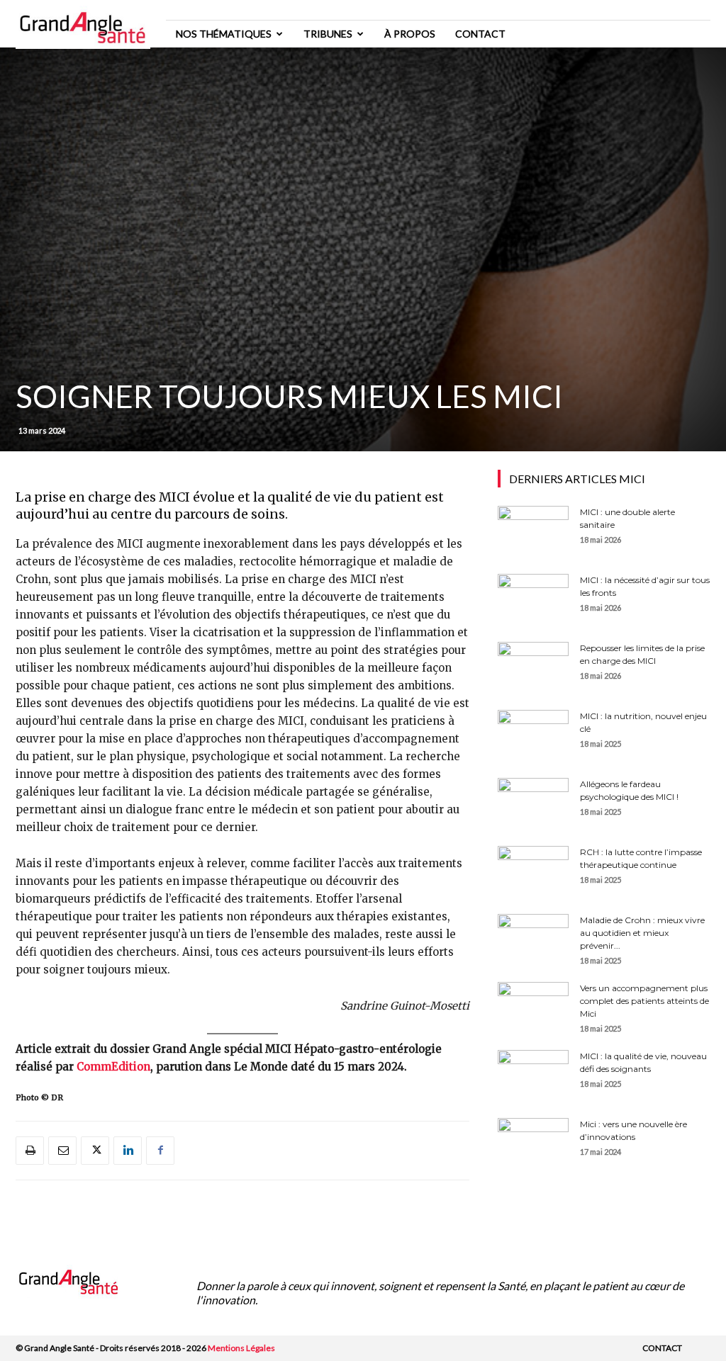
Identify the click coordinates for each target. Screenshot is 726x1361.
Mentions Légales (241, 1348)
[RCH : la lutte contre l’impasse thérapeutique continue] (533, 871)
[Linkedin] (127, 1150)
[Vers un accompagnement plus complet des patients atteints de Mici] (533, 1007)
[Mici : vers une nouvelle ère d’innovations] (533, 1143)
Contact (480, 34)
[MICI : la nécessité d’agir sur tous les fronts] (533, 598)
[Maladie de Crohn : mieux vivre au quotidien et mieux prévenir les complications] (533, 939)
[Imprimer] (30, 1150)
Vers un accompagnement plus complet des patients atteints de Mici (644, 1001)
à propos (409, 34)
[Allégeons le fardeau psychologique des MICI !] (533, 803)
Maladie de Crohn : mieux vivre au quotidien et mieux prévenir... (642, 933)
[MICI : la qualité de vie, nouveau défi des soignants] (533, 1075)
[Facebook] (160, 1150)
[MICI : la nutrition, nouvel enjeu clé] (533, 734)
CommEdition (113, 1066)
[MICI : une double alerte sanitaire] (533, 530)
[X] (95, 1150)
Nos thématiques (224, 34)
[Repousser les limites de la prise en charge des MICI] (533, 666)
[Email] (62, 1150)
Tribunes (327, 34)
